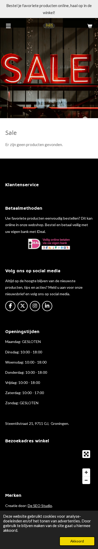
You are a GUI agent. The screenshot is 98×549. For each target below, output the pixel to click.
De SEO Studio (40, 505)
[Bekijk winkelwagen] (89, 26)
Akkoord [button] (77, 541)
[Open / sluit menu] (8, 26)
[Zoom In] (86, 472)
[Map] (49, 467)
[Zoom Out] (86, 480)
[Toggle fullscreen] (86, 454)
